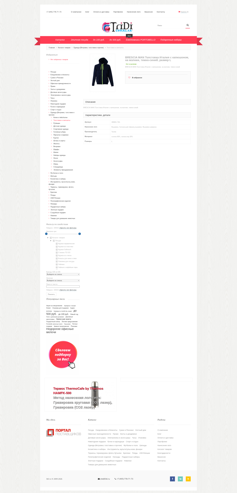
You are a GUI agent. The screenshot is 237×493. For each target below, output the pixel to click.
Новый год (74, 314)
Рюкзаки (74, 326)
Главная (52, 48)
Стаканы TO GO (64, 252)
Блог (87, 12)
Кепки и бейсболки (60, 117)
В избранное (137, 78)
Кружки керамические (66, 244)
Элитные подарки (57, 210)
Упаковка (53, 101)
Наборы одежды (59, 155)
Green (48, 308)
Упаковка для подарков (60, 308)
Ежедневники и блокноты (59, 75)
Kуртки (56, 138)
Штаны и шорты (59, 141)
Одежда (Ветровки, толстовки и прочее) (89, 48)
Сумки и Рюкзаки (56, 78)
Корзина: (184, 12)
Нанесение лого (133, 12)
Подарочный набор (53, 321)
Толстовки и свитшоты (61, 120)
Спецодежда (58, 167)
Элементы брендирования (63, 170)
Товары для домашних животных (62, 218)
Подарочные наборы (58, 207)
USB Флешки (55, 198)
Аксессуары (57, 161)
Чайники (61, 264)
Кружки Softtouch (64, 249)
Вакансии (149, 12)
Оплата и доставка (101, 12)
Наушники (67, 324)
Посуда (53, 72)
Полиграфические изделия (60, 201)
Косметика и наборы (58, 179)
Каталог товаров (64, 48)
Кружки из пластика (65, 246)
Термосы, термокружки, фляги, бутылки (104, 453)
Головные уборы (59, 132)
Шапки (55, 152)
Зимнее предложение (61, 326)
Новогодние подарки (58, 104)
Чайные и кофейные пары (68, 267)
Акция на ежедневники (54, 305)
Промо (52, 86)
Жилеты (56, 144)
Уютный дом (55, 80)
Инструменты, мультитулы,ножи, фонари (124, 449)
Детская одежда (59, 126)
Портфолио (118, 12)
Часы (52, 98)
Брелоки (53, 192)
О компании (76, 12)
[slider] (46, 234)
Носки (55, 158)
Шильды (53, 176)
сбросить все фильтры (67, 228)
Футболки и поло (56, 173)
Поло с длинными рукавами (55, 317)
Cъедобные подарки (58, 213)
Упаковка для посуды (66, 261)
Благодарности (164, 453)
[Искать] (188, 25)
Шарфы (56, 149)
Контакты (161, 12)
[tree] (63, 253)
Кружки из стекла (64, 255)
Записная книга (63, 319)
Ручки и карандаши (57, 107)
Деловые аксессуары (58, 92)
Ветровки (56, 146)
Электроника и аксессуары (60, 95)
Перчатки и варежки (60, 135)
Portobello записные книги (54, 324)
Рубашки (56, 123)
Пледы (53, 195)
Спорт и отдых (55, 110)
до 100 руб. (63, 314)
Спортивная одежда (60, 129)
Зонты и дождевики (57, 89)
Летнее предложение (70, 321)
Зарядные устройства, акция (63, 311)
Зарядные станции (70, 305)
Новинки (53, 215)
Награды (53, 204)
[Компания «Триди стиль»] (118, 27)
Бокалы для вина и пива (67, 258)
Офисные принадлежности (60, 83)
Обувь (55, 164)
